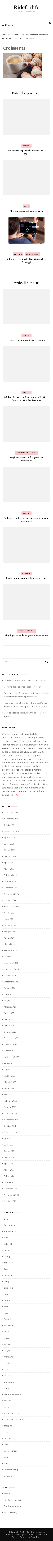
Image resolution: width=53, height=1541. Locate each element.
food (16, 35)
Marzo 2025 (9, 869)
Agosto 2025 (9, 837)
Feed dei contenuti (12, 1500)
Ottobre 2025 (10, 825)
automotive (9, 1244)
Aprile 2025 (9, 863)
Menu (9, 24)
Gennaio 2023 (10, 1032)
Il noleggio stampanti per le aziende (26, 340)
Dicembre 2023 (11, 963)
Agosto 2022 (9, 1063)
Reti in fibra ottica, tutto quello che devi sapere (25, 680)
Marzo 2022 (9, 1095)
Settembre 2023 (11, 982)
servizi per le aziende (13, 1419)
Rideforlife (26, 7)
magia (7, 1350)
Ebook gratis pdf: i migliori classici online (26, 635)
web (6, 1463)
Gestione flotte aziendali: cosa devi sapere (23, 687)
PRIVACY (14, 795)
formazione (9, 1319)
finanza (7, 1307)
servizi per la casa (26, 453)
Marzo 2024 (9, 944)
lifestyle (7, 1344)
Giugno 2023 (9, 1000)
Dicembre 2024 (11, 888)
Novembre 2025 (11, 819)
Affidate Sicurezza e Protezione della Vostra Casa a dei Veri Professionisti (26, 399)
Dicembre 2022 (11, 1038)
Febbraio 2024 (10, 950)
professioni (32, 254)
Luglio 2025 (9, 844)
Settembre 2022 (11, 1057)
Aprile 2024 (9, 938)
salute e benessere (12, 1394)
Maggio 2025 (10, 856)
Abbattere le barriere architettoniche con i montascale (26, 519)
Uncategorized (26, 631)
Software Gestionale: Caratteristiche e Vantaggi (27, 260)
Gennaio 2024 (10, 957)
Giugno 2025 (9, 850)
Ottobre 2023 (10, 975)
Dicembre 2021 (11, 1113)
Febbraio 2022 (10, 1101)
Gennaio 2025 (10, 881)
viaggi (6, 1457)
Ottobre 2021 (10, 1126)
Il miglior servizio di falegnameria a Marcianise (26, 459)
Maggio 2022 (10, 1082)
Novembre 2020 (11, 1195)
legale (6, 1338)
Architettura (9, 1225)
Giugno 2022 (9, 1076)
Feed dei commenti (13, 1506)
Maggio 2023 (10, 1007)
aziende (7, 1250)
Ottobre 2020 (10, 1201)
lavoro (18, 254)
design (7, 1281)
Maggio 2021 (10, 1157)
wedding (8, 1476)
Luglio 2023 (9, 994)
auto (6, 1238)
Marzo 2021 (9, 1170)
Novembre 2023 (11, 969)
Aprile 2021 (9, 1163)
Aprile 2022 (9, 1088)
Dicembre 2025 (11, 812)
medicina (8, 1363)
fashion (26, 573)
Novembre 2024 (11, 894)
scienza (7, 1401)
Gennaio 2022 (10, 1107)
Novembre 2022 (11, 1044)
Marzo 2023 (9, 1019)
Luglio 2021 (9, 1145)
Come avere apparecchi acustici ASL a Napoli (26, 152)
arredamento (10, 1231)
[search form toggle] (50, 23)
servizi (26, 146)
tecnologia (9, 1438)
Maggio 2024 (10, 932)
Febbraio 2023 (10, 1026)
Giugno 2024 (10, 925)
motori (7, 1369)
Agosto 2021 (9, 1138)
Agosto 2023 (9, 988)
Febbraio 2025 (10, 875)
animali (7, 1219)
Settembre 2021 (11, 1132)
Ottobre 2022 (10, 1051)
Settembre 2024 (11, 906)
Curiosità (8, 1275)
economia (8, 1288)
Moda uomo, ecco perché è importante (26, 578)
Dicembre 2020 (11, 1189)
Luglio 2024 (9, 919)
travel (6, 1444)
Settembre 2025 (11, 831)
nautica (7, 1376)
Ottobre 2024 (10, 900)
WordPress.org (10, 1512)
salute (6, 1388)
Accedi (7, 1494)
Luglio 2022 (9, 1069)
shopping (8, 1426)
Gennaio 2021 (10, 1182)
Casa (26, 206)
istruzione (8, 1325)
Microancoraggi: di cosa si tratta (26, 210)
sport (6, 1432)
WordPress (36, 1537)
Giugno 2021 (9, 1151)
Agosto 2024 (10, 913)
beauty (7, 1256)
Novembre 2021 (11, 1120)
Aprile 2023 (9, 1013)
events (7, 1294)
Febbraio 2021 (10, 1176)
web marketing (11, 1470)
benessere (8, 1263)
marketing (8, 1357)
